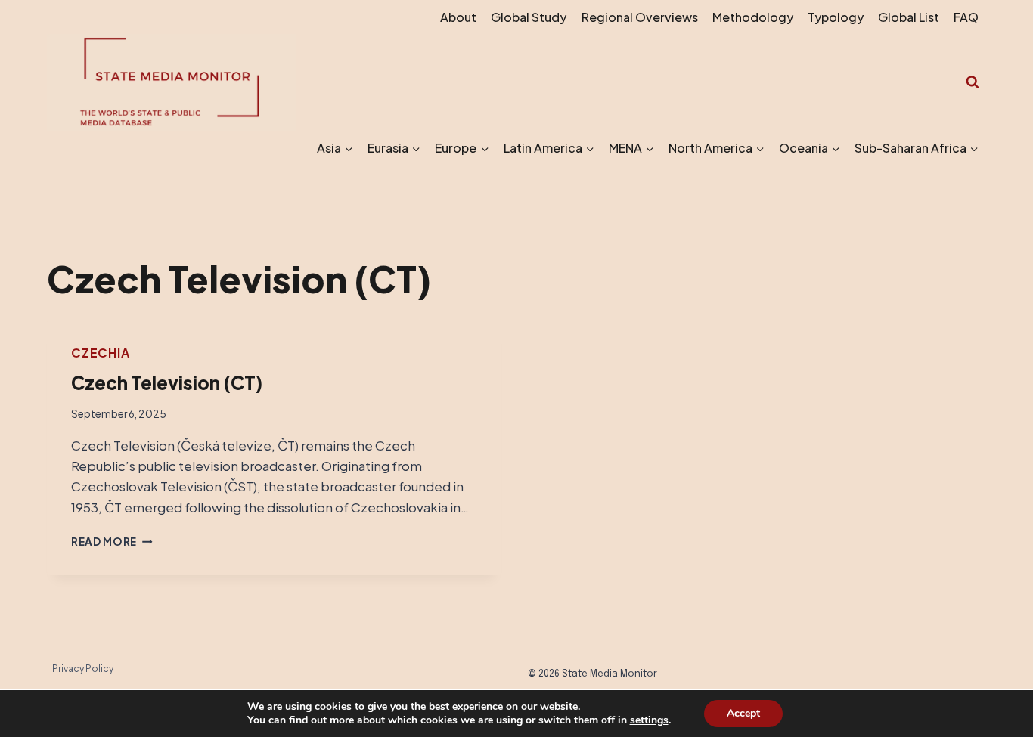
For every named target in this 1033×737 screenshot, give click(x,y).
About (458, 17)
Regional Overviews (640, 17)
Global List (908, 17)
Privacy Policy (82, 668)
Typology (836, 17)
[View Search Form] (972, 82)
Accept (743, 713)
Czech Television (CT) (166, 382)
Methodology (752, 17)
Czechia (100, 353)
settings (649, 720)
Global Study (528, 17)
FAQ (966, 17)
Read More (112, 541)
